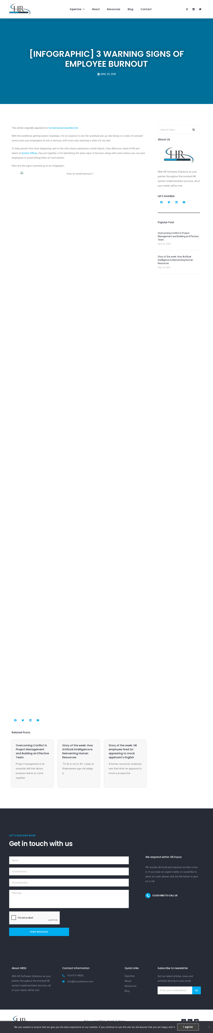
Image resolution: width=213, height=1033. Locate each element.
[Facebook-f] (187, 9)
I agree (188, 1027)
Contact (146, 9)
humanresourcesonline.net (63, 127)
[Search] (193, 130)
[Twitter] (200, 9)
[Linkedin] (193, 9)
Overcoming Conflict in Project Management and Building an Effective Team (32, 751)
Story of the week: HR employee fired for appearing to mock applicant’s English (123, 751)
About (96, 9)
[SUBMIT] (196, 990)
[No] (209, 1027)
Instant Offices (29, 153)
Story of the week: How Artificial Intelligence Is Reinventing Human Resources (77, 751)
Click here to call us (165, 895)
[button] (15, 720)
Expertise (75, 9)
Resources (113, 9)
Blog (130, 9)
